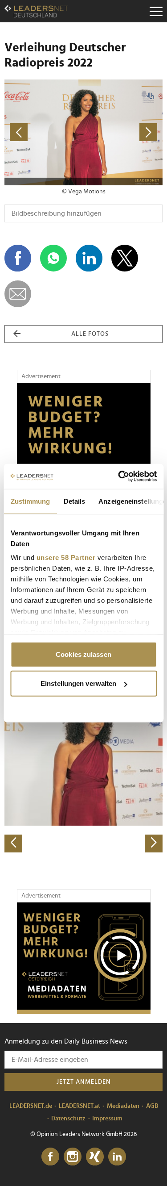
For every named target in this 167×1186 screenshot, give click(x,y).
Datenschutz (68, 1118)
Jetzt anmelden (84, 1082)
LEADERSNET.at (79, 1106)
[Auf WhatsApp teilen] (53, 258)
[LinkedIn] (117, 1157)
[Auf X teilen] (124, 258)
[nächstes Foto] (123, 132)
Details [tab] (74, 501)
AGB (152, 1106)
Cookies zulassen (83, 654)
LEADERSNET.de (30, 1106)
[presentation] (13, 843)
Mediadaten (123, 1106)
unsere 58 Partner (65, 557)
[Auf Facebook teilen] (17, 258)
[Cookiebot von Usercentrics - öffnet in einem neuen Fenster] (119, 476)
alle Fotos (90, 334)
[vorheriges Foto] (44, 132)
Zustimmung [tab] (30, 501)
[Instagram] (72, 1157)
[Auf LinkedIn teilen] (89, 258)
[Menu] (156, 11)
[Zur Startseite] (36, 11)
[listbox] (83, 774)
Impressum (107, 1118)
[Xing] (95, 1157)
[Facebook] (50, 1157)
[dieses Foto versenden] (17, 293)
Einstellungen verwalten (78, 683)
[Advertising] (84, 958)
